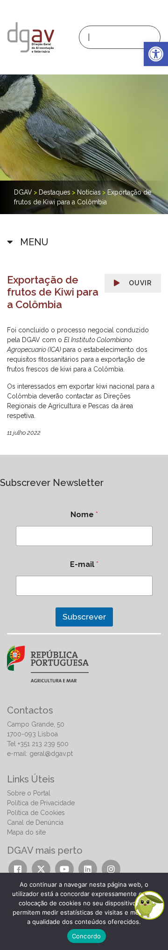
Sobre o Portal (28, 793)
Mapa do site (26, 832)
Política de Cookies (36, 812)
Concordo (86, 936)
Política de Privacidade (41, 803)
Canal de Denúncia (35, 822)
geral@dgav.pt (51, 753)
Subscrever (84, 616)
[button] (156, 54)
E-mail (84, 564)
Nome (84, 514)
